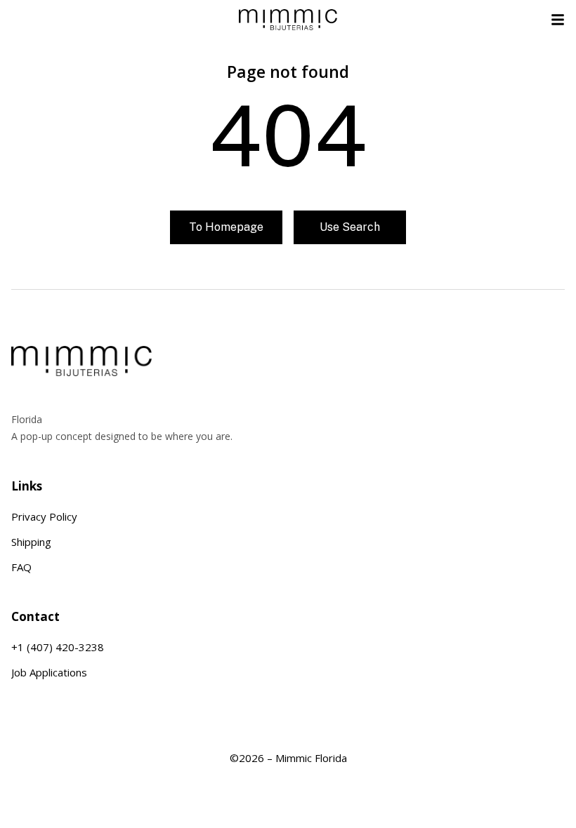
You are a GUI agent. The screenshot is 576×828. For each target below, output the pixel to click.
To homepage (226, 227)
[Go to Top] (565, 817)
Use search (350, 227)
